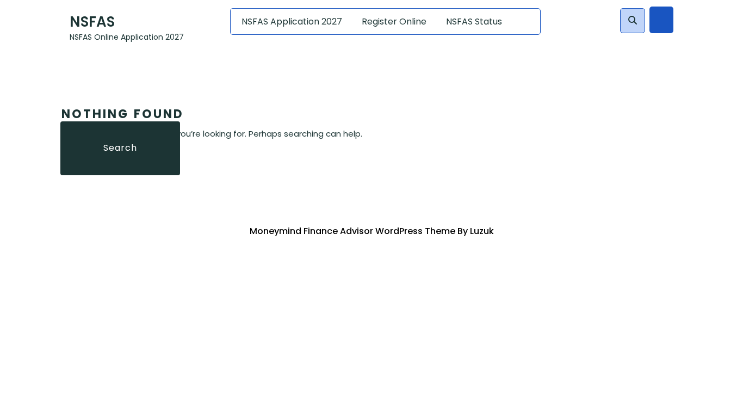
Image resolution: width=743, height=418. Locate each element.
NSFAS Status (474, 21)
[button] (633, 21)
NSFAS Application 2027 (292, 21)
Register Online (394, 21)
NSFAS (92, 22)
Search (120, 148)
